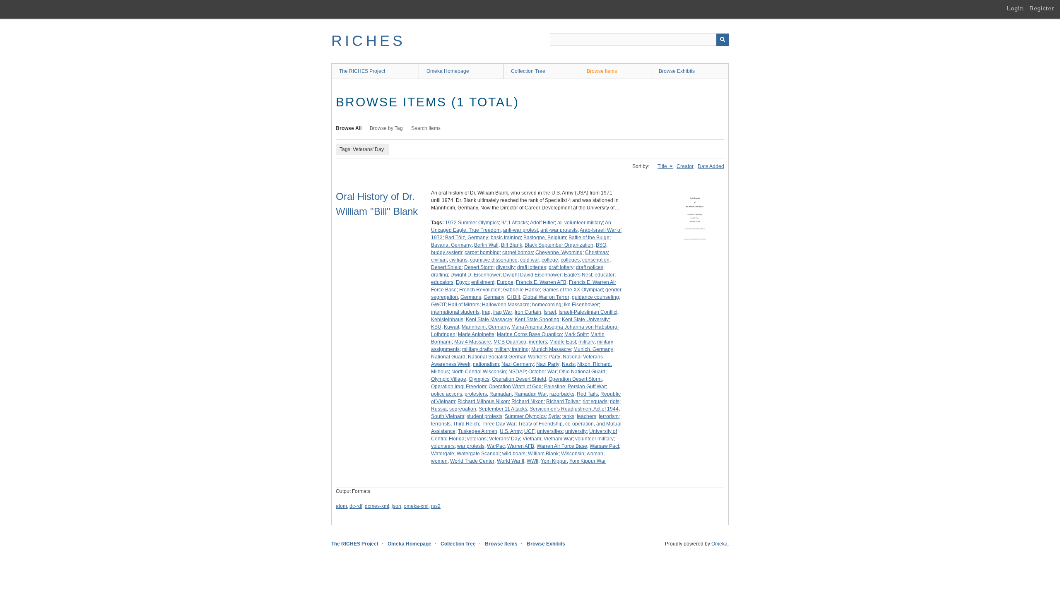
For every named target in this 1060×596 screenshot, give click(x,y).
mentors (538, 342)
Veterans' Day (504, 439)
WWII (532, 461)
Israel (550, 312)
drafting (439, 275)
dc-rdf (355, 506)
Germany (494, 297)
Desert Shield (446, 267)
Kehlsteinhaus (447, 319)
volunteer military (594, 439)
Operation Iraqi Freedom (458, 386)
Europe (505, 282)
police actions (446, 394)
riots (614, 401)
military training (511, 349)
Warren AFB (520, 446)
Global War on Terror (546, 297)
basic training (506, 237)
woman (595, 454)
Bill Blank (511, 245)
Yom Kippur (554, 461)
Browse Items (602, 71)
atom (341, 506)
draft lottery (561, 267)
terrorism (609, 416)
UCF (529, 431)
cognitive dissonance (494, 260)
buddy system (446, 252)
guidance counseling (595, 297)
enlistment (482, 282)
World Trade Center (472, 461)
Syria (554, 416)
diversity (505, 267)
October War (542, 372)
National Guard (448, 357)
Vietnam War (558, 439)
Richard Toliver (563, 401)
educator (604, 275)
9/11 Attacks (514, 223)
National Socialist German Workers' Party (514, 357)
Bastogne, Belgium (544, 237)
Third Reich (466, 424)
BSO (601, 245)
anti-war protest (520, 230)
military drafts (477, 349)
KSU (436, 327)
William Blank (543, 454)
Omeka (719, 544)
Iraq (486, 312)
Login (1015, 8)
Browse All (348, 128)
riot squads (595, 401)
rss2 (436, 506)
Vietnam (532, 439)
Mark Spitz (576, 334)
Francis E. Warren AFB (541, 282)
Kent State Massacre (489, 319)
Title (663, 166)
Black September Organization (559, 245)
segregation (462, 409)
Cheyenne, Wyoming (559, 252)
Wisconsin (572, 454)
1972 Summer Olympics (472, 223)
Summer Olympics (525, 416)
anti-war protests (559, 230)
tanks (568, 416)
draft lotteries (531, 267)
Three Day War (499, 424)
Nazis (568, 364)
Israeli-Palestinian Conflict (588, 312)
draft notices (589, 267)
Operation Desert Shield (519, 379)
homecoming (546, 305)
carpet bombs (517, 252)
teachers (586, 416)
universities (550, 431)
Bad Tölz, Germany (466, 237)
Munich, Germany (593, 349)
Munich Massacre (551, 349)
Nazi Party (547, 364)
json (396, 506)
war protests (470, 446)
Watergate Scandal (478, 454)
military (586, 342)
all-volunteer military (580, 223)
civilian (439, 260)
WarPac (496, 446)
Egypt (462, 282)
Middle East (562, 342)
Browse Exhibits (677, 71)
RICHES (368, 40)
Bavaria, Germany (451, 245)
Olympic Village (448, 379)
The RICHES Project (362, 71)
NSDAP (517, 372)
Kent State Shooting (537, 319)
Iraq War (502, 312)
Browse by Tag (386, 128)
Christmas (596, 252)
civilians (458, 260)
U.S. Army (511, 431)
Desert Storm (479, 267)
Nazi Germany (517, 364)
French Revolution (480, 290)
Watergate (442, 454)
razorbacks (561, 394)
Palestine (554, 386)
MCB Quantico (510, 342)
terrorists (440, 424)
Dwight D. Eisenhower (475, 275)
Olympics (479, 379)
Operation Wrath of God (515, 386)
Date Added (711, 166)
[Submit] (722, 40)
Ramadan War (530, 394)
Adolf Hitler (542, 223)
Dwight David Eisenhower (532, 275)
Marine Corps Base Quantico (529, 334)
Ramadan (500, 394)
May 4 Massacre (472, 342)
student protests (484, 416)
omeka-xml (416, 506)
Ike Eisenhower (581, 305)
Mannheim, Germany (485, 327)
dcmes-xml (377, 506)
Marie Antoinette (476, 334)
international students (455, 312)
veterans (477, 439)
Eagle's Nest (578, 275)
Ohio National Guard (582, 372)
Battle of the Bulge (589, 237)
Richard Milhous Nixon (483, 401)
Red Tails (587, 394)
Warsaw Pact (604, 446)
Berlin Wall (486, 245)
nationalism (486, 364)
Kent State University (585, 319)
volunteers (443, 446)
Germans (470, 297)
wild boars (513, 454)
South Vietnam (447, 416)
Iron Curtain (528, 312)
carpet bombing (482, 252)
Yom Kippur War (587, 461)
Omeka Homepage (447, 71)
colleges (570, 260)
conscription (596, 260)
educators (442, 282)
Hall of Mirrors (463, 305)
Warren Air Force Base (562, 446)
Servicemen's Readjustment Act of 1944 (574, 409)
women (439, 461)
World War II (510, 461)
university (576, 431)
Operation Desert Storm (575, 379)
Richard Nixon (527, 401)
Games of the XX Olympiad (572, 290)
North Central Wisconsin (478, 372)
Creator (685, 166)
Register (1042, 8)
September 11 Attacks (503, 409)
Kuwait (451, 327)
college (550, 260)
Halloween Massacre (506, 305)
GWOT (438, 305)
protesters (476, 394)
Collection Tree (528, 71)
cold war (529, 260)
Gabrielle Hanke (521, 290)
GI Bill (513, 297)
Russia (439, 409)
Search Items (426, 128)
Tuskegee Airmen (477, 431)
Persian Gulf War (587, 386)
